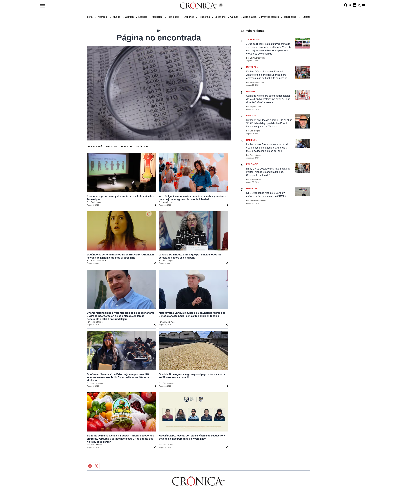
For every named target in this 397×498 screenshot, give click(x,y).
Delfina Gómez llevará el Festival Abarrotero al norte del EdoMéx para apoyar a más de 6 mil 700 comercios (266, 75)
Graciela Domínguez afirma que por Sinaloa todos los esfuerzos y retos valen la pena (190, 256)
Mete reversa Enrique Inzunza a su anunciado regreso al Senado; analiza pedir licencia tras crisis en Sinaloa (192, 314)
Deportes (189, 16)
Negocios (157, 16)
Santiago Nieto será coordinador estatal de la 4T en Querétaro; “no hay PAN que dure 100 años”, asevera (268, 99)
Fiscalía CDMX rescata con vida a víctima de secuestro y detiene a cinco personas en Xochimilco (192, 437)
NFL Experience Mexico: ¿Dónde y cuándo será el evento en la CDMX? (266, 194)
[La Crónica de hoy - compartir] (155, 205)
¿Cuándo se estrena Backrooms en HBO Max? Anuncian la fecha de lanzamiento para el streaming (120, 256)
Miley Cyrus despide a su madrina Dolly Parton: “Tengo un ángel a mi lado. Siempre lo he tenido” (268, 172)
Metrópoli (103, 16)
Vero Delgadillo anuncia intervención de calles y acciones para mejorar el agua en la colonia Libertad (192, 198)
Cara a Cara (249, 16)
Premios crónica (270, 16)
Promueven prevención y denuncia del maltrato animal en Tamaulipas (120, 198)
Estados (142, 16)
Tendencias (290, 16)
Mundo (116, 16)
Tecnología (173, 16)
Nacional (88, 16)
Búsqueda (308, 16)
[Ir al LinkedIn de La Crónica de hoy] (355, 5)
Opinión (129, 16)
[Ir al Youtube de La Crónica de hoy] (364, 5)
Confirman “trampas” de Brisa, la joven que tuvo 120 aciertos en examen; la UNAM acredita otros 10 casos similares (118, 377)
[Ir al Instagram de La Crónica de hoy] (350, 5)
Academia (204, 16)
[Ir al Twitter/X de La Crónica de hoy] (359, 5)
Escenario (220, 16)
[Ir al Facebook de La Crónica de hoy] (346, 5)
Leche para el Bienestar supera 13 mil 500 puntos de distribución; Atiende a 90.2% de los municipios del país (267, 147)
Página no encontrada (159, 37)
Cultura (234, 16)
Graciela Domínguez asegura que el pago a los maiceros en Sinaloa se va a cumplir (192, 376)
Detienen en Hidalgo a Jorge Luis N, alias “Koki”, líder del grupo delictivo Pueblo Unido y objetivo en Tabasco (269, 123)
